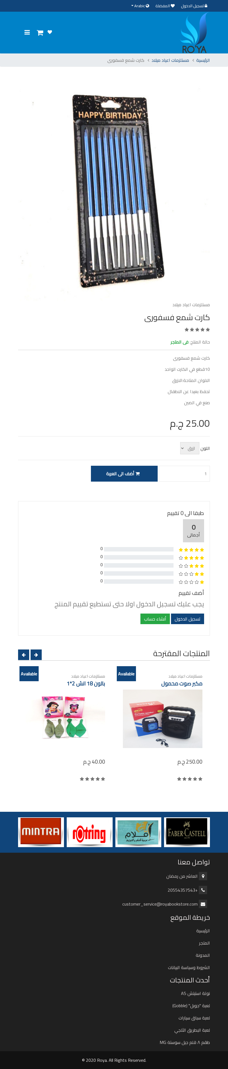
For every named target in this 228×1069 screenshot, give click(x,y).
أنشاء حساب (155, 619)
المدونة (203, 955)
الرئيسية (203, 60)
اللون (205, 448)
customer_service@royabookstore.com (160, 904)
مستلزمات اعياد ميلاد (170, 60)
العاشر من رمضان (182, 876)
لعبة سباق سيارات (194, 1018)
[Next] (36, 654)
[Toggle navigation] (27, 33)
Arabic (139, 6)
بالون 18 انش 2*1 (86, 683)
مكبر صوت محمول (181, 683)
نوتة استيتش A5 (195, 993)
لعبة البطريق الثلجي (192, 1030)
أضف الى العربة (120, 473)
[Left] (23, 654)
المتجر (204, 943)
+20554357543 (183, 890)
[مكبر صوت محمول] (162, 719)
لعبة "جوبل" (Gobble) (191, 1005)
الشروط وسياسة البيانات (189, 967)
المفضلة (163, 5)
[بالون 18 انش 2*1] (65, 719)
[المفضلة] (50, 32)
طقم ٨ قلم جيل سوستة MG (185, 1042)
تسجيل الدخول (193, 5)
